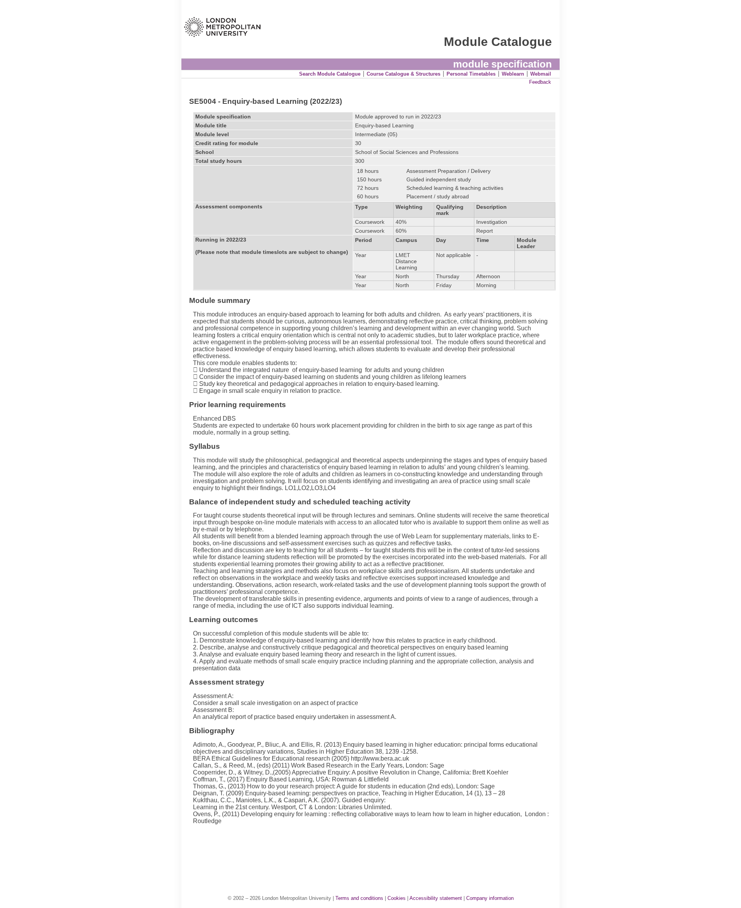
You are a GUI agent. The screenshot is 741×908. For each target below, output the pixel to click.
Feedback (540, 82)
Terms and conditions (359, 898)
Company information (490, 898)
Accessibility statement (435, 898)
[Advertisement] (374, 851)
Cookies (396, 898)
